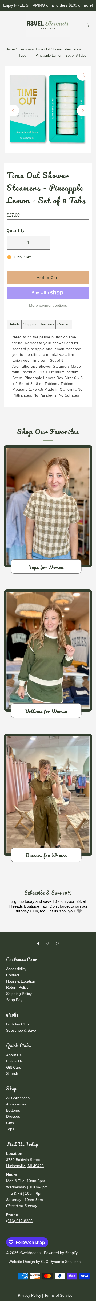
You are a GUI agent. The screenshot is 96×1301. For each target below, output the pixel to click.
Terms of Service (58, 1295)
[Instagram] (47, 943)
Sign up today (22, 901)
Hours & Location (20, 981)
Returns (47, 324)
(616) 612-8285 (19, 1221)
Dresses (13, 1116)
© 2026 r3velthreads (23, 1253)
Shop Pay (14, 1000)
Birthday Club (26, 911)
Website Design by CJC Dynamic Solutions (44, 1261)
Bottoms (13, 1110)
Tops (10, 1129)
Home (10, 49)
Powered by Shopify (61, 1253)
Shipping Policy (19, 993)
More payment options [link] (48, 305)
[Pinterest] (57, 943)
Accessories (16, 1104)
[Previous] (13, 110)
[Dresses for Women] (47, 794)
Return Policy (17, 987)
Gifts (10, 1123)
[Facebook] (38, 943)
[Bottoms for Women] (47, 650)
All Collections (18, 1098)
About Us (14, 1055)
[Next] (83, 110)
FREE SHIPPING (29, 5)
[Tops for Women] (47, 506)
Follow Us (14, 1061)
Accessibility (16, 969)
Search (12, 1073)
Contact (63, 324)
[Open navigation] (8, 24)
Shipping (30, 324)
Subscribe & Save (21, 1030)
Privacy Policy (29, 1295)
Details (14, 324)
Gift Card (13, 1067)
